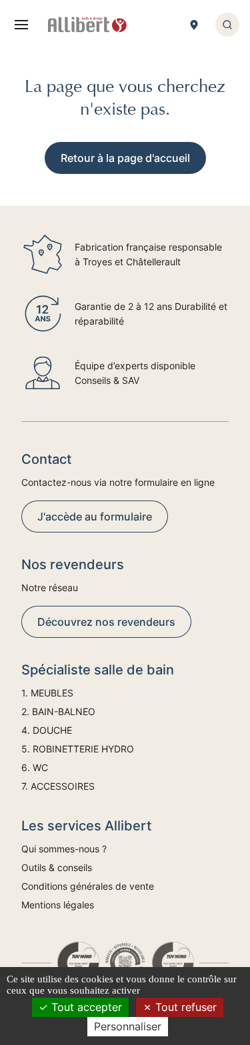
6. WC (34, 767)
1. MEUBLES (47, 692)
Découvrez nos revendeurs (106, 621)
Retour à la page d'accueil (125, 158)
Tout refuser (184, 1007)
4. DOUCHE (46, 730)
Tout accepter (85, 1007)
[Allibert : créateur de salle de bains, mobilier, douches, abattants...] (87, 24)
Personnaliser (127, 1026)
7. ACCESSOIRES (58, 786)
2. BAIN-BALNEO (58, 711)
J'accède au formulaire (94, 516)
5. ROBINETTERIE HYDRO (77, 748)
